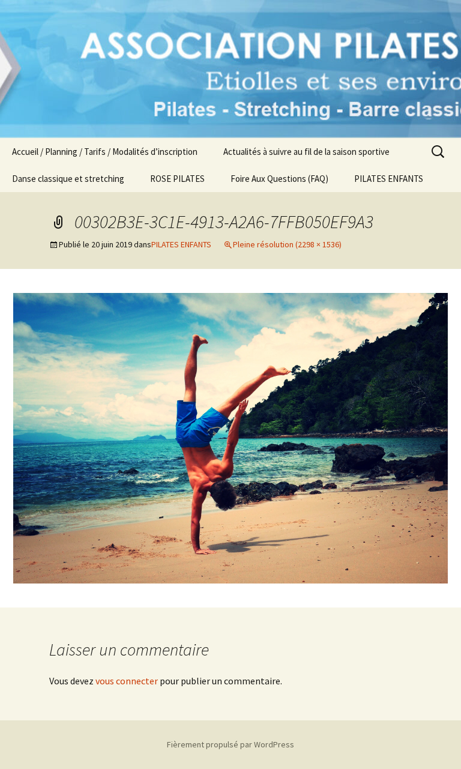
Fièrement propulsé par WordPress (230, 744)
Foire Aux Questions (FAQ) (279, 178)
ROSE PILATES (177, 178)
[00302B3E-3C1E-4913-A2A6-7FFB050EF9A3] (230, 437)
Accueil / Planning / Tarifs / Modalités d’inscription (104, 151)
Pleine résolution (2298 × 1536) (287, 244)
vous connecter (126, 681)
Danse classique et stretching (68, 178)
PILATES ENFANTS (388, 178)
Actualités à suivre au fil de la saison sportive (306, 151)
